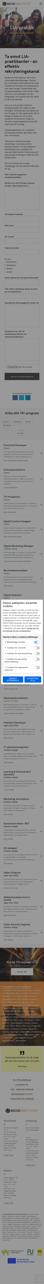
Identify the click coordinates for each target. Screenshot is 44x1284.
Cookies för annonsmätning (19, 653)
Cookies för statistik (16, 648)
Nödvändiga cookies (16, 642)
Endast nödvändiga (13, 679)
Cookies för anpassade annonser (16, 668)
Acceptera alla (32, 679)
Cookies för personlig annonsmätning (15, 660)
